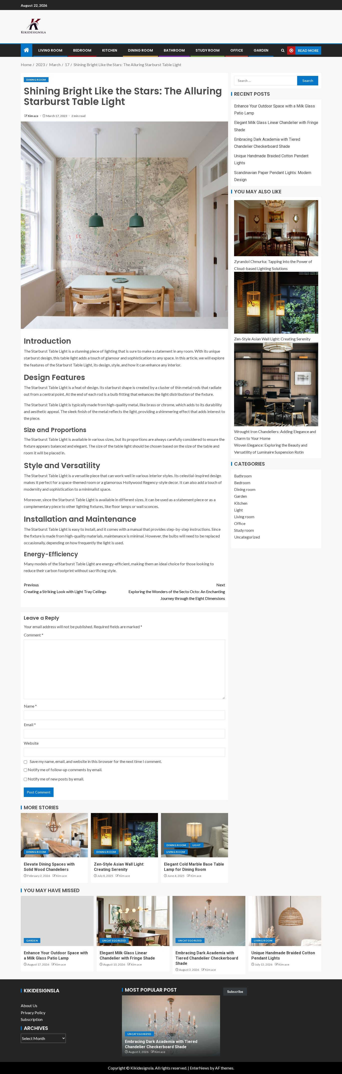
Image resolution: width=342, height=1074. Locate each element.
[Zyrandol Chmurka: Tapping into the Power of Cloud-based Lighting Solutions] (276, 228)
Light (197, 845)
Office (236, 50)
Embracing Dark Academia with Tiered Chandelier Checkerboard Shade (207, 958)
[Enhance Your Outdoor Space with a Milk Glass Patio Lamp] (57, 921)
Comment (33, 634)
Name (30, 706)
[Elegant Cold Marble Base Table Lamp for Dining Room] (194, 835)
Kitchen (109, 50)
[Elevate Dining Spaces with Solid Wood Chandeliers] (54, 835)
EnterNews (199, 1067)
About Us (29, 1005)
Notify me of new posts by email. (56, 778)
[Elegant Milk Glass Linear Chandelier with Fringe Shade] (133, 921)
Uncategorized (247, 537)
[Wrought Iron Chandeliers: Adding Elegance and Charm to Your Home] (276, 384)
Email (30, 724)
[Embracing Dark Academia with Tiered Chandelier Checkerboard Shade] (209, 921)
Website (31, 743)
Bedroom (82, 50)
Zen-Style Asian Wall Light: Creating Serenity (272, 338)
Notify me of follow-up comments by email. (65, 769)
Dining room (140, 50)
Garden (261, 50)
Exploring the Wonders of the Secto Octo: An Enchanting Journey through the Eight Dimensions (176, 591)
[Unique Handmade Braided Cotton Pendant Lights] (284, 921)
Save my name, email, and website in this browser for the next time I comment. (96, 761)
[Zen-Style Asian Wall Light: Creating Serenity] (124, 835)
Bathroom (174, 50)
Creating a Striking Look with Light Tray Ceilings (65, 588)
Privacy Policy (33, 1012)
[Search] (283, 50)
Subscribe (235, 991)
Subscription (32, 1019)
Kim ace (33, 116)
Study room (208, 50)
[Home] (26, 50)
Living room (50, 50)
